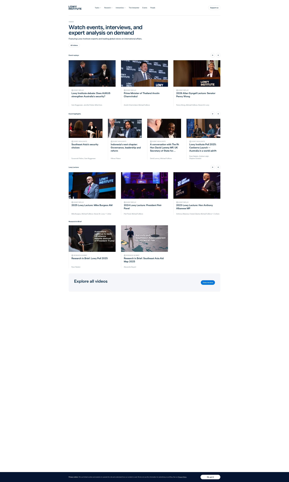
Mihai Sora (98, 105)
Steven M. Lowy (203, 105)
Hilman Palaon (116, 158)
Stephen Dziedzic (195, 158)
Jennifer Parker (89, 105)
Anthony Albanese (182, 214)
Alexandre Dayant (130, 267)
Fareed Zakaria (195, 214)
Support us (214, 8)
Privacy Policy (182, 477)
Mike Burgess (76, 214)
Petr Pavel (127, 214)
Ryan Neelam (193, 156)
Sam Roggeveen (77, 105)
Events (144, 8)
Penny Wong (180, 105)
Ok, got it (210, 477)
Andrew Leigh (204, 156)
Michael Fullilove (144, 105)
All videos (74, 45)
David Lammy (155, 158)
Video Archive (208, 283)
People (152, 8)
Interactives (120, 8)
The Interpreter (134, 8)
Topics (97, 8)
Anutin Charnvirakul (131, 105)
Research (107, 8)
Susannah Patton (77, 158)
